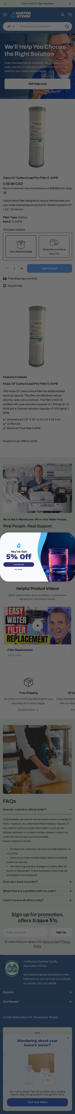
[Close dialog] (72, 535)
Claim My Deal (18, 564)
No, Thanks (19, 569)
